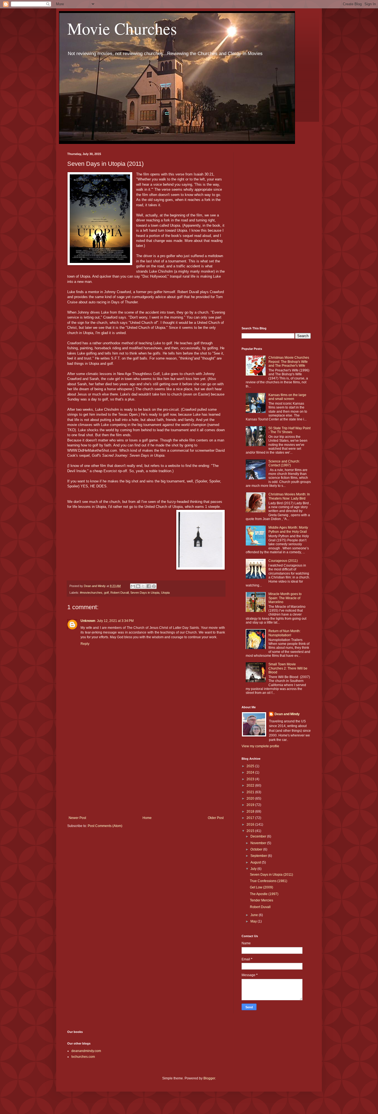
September (259, 856)
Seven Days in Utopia (144, 592)
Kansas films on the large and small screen (287, 397)
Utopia (165, 592)
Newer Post (77, 818)
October (256, 849)
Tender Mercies (261, 900)
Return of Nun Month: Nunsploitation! (284, 633)
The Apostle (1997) (264, 894)
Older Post (216, 818)
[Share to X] (143, 586)
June (254, 915)
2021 (251, 792)
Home (147, 818)
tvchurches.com (83, 1057)
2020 (251, 798)
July (253, 869)
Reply (85, 644)
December (258, 836)
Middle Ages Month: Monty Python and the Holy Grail (288, 529)
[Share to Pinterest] (154, 586)
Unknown (88, 621)
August (256, 862)
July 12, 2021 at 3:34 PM (115, 621)
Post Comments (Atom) (105, 826)
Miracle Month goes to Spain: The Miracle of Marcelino (285, 598)
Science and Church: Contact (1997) (284, 463)
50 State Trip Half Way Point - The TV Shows (289, 430)
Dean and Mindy (287, 714)
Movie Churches (122, 28)
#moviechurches (91, 592)
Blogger (209, 1078)
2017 (251, 818)
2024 (251, 772)
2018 (251, 811)
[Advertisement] (146, 770)
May (254, 921)
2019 (251, 805)
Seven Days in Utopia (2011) (271, 875)
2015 (251, 831)
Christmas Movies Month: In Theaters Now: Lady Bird (289, 496)
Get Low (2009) (261, 887)
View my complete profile (260, 746)
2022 (251, 785)
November (258, 843)
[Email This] (133, 586)
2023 (251, 779)
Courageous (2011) (283, 561)
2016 (251, 824)
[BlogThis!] (138, 586)
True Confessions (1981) (268, 881)
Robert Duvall (119, 592)
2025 (251, 766)
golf (106, 592)
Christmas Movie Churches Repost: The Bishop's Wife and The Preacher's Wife (288, 362)
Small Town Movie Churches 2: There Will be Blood (287, 668)
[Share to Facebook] (148, 586)
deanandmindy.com (86, 1051)
